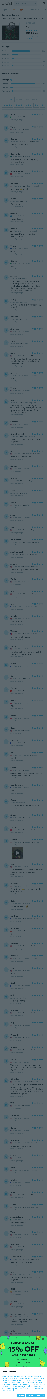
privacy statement (11, 1380)
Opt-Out (30, 1395)
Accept (21, 1395)
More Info (40, 1395)
